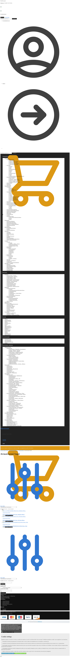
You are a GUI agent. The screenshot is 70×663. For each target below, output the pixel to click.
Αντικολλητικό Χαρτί (6, 512)
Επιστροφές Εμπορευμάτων (7, 604)
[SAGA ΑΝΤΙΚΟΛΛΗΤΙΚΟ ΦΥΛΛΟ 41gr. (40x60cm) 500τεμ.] (14, 510)
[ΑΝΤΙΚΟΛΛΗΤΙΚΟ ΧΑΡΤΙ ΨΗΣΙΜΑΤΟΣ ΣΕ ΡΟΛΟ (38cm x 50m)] (15, 522)
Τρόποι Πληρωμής (6, 601)
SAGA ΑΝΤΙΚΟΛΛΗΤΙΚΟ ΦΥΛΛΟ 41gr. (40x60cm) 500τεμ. (14, 514)
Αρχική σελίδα (3, 450)
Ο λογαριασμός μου (6, 20)
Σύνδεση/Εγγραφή (4, 428)
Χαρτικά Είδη (21, 450)
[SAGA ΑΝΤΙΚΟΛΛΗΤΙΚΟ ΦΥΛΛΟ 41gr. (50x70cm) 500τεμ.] (14, 516)
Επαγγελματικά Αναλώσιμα (13, 450)
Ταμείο (4, 83)
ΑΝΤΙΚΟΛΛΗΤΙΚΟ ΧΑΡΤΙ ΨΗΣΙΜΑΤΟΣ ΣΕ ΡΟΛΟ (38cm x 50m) (15, 526)
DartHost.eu (40, 621)
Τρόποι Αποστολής (6, 602)
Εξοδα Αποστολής (6, 603)
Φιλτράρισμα (3, 592)
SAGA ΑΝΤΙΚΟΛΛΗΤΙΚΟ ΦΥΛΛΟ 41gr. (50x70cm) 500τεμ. (14, 520)
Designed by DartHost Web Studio (6, 613)
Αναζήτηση (14, 18)
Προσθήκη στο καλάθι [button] (9, 515)
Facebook (4, 439)
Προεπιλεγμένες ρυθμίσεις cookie (8, 653)
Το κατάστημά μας (3, 14)
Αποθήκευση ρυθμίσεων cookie (20, 653)
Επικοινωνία (5, 605)
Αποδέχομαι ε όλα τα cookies (8, 632)
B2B (7, 450)
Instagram (4, 440)
